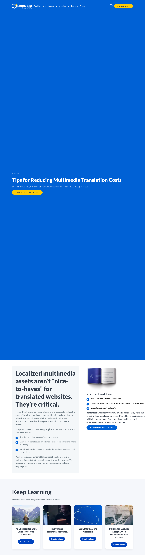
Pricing (82, 6)
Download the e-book (27, 193)
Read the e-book (26, 542)
